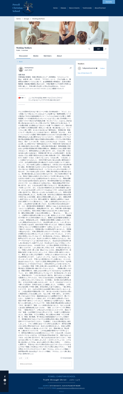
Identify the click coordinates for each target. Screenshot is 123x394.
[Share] (70, 68)
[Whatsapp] (5, 380)
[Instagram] (5, 383)
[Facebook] (5, 376)
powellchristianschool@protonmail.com (71, 388)
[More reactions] (26, 358)
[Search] (89, 49)
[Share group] (105, 49)
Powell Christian (18, 6)
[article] (45, 217)
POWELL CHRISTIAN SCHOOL (61, 376)
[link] (23, 56)
